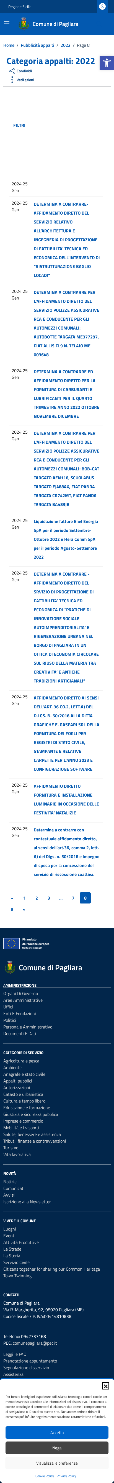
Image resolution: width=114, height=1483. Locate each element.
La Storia (11, 1255)
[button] (107, 63)
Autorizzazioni (16, 1087)
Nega (57, 1448)
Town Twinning (17, 1275)
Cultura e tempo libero (24, 1100)
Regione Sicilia (20, 6)
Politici (9, 1020)
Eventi (9, 1235)
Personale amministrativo (27, 1026)
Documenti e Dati (19, 1033)
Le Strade (12, 1249)
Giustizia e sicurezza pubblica (30, 1114)
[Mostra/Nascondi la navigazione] (6, 23)
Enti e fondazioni (19, 1013)
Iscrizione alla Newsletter (27, 1201)
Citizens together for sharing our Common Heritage (51, 1269)
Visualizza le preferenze (57, 1463)
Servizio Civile (16, 1262)
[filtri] (66, 125)
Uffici (8, 1006)
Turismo (10, 1147)
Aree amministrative (23, 1000)
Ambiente (12, 1067)
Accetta (57, 1432)
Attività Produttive (21, 1242)
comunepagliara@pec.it (35, 1343)
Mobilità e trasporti (21, 1127)
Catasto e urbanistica (23, 1094)
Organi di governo (20, 993)
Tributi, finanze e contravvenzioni (34, 1141)
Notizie (10, 1181)
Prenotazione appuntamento (30, 1360)
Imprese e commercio (23, 1121)
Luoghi (9, 1229)
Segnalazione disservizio (26, 1367)
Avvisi (9, 1195)
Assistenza (13, 1374)
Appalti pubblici (17, 1080)
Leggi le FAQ (15, 1354)
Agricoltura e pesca (21, 1060)
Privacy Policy (66, 1476)
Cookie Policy (44, 1476)
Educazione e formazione (26, 1107)
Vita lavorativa (17, 1154)
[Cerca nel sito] (99, 24)
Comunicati (14, 1188)
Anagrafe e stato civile (24, 1074)
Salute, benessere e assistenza (32, 1134)
